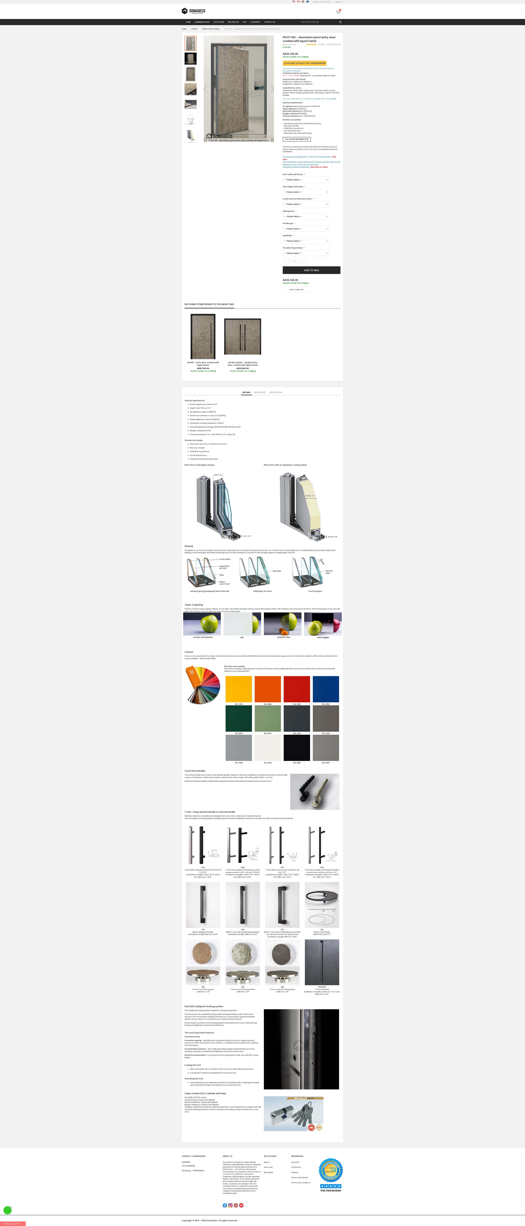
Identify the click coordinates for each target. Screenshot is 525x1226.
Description (275, 392)
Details (246, 392)
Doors (194, 29)
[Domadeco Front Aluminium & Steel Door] (193, 11)
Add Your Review (333, 44)
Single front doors (210, 29)
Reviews (259, 392)
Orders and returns (299, 1177)
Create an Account (321, 2)
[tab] (246, 392)
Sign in (267, 1162)
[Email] (284, 297)
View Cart (268, 1167)
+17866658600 (198, 1170)
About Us (295, 1162)
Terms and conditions (300, 1182)
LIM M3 (333, 99)
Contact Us (296, 1167)
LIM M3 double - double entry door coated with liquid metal (243, 363)
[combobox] (321, 22)
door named (291, 75)
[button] (205, 89)
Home (184, 29)
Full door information (296, 139)
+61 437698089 (188, 1166)
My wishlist (268, 1172)
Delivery (294, 1172)
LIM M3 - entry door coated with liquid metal (203, 363)
